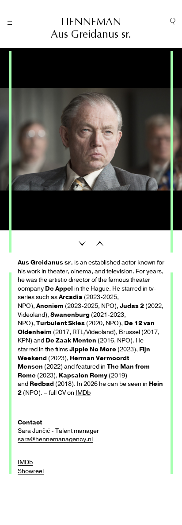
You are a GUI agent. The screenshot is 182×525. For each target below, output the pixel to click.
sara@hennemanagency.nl (55, 439)
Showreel (31, 471)
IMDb (83, 393)
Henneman (91, 22)
